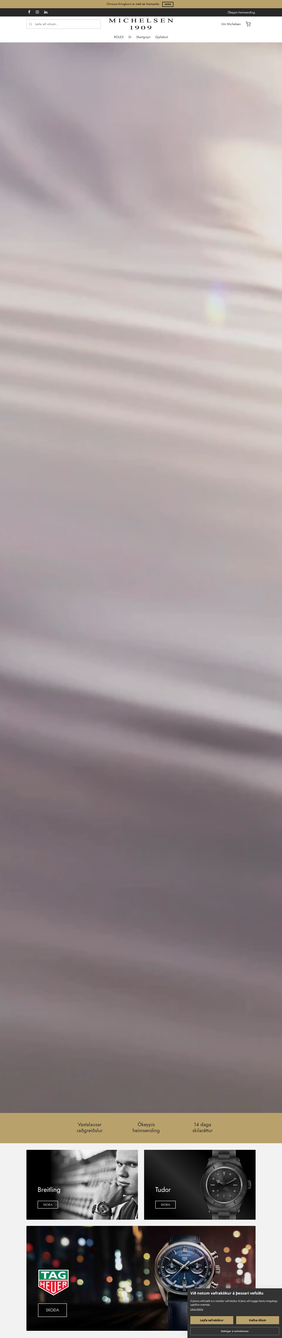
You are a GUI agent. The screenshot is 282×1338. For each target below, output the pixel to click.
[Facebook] (29, 12)
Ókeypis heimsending (146, 1127)
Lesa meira (196, 1309)
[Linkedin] (46, 12)
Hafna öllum (257, 1320)
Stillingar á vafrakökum (235, 1331)
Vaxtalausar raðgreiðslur (90, 1127)
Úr (130, 37)
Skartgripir (143, 37)
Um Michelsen (231, 24)
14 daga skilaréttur (202, 1127)
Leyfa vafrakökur (212, 1320)
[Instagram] (37, 12)
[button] (48, 1205)
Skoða (168, 4)
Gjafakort (161, 37)
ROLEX (119, 37)
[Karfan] (248, 24)
